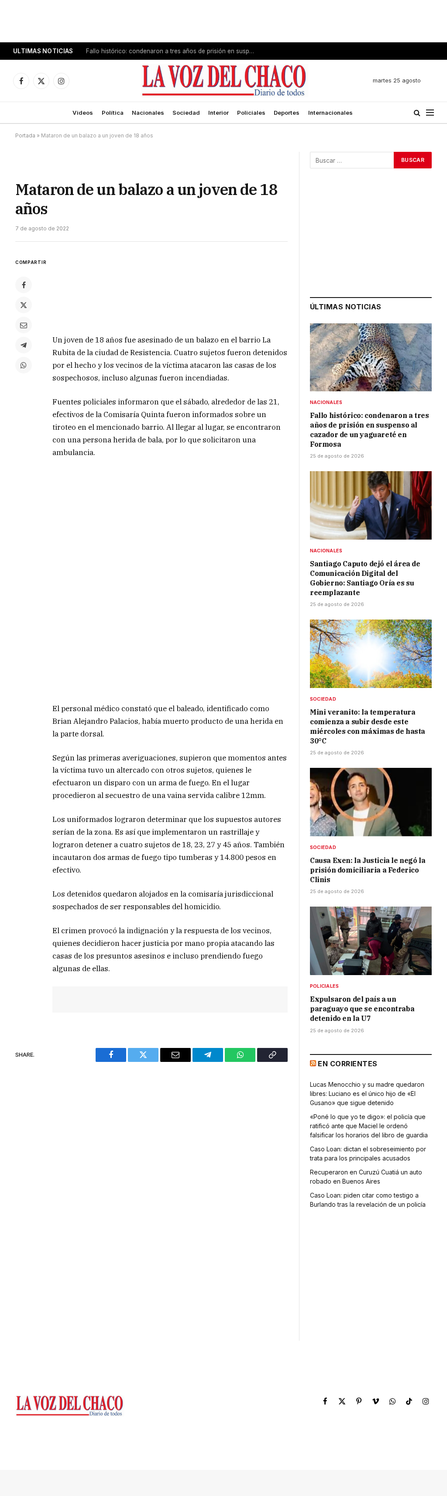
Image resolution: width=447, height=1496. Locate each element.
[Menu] (430, 113)
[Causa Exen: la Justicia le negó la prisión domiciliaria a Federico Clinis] (371, 802)
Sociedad (186, 112)
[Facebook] (23, 285)
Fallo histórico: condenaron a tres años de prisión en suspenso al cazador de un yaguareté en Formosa (369, 429)
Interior (218, 112)
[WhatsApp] (23, 365)
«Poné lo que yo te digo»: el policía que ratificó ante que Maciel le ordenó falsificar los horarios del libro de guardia (369, 1126)
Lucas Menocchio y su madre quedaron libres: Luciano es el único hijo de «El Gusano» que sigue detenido (367, 1093)
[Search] (417, 113)
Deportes (286, 112)
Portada (25, 135)
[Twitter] (23, 305)
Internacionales (330, 112)
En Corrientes (347, 1063)
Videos (82, 112)
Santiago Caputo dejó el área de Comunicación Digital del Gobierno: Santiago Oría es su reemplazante (173, 51)
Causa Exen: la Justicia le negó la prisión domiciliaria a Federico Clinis (367, 870)
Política (113, 112)
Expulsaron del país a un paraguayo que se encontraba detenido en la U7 (362, 1009)
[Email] (23, 325)
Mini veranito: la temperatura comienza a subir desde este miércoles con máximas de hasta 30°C (367, 726)
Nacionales (148, 112)
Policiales (251, 112)
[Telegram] (23, 345)
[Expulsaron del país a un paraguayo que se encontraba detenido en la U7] (371, 941)
